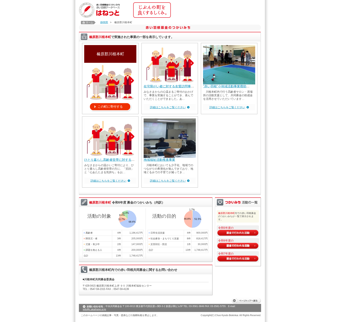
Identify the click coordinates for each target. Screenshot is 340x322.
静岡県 (104, 22)
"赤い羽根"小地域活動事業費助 (224, 86)
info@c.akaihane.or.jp (94, 309)
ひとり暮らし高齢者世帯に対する (107, 159)
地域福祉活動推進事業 (159, 159)
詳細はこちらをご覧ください (168, 107)
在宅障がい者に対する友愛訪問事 (167, 86)
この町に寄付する (110, 106)
